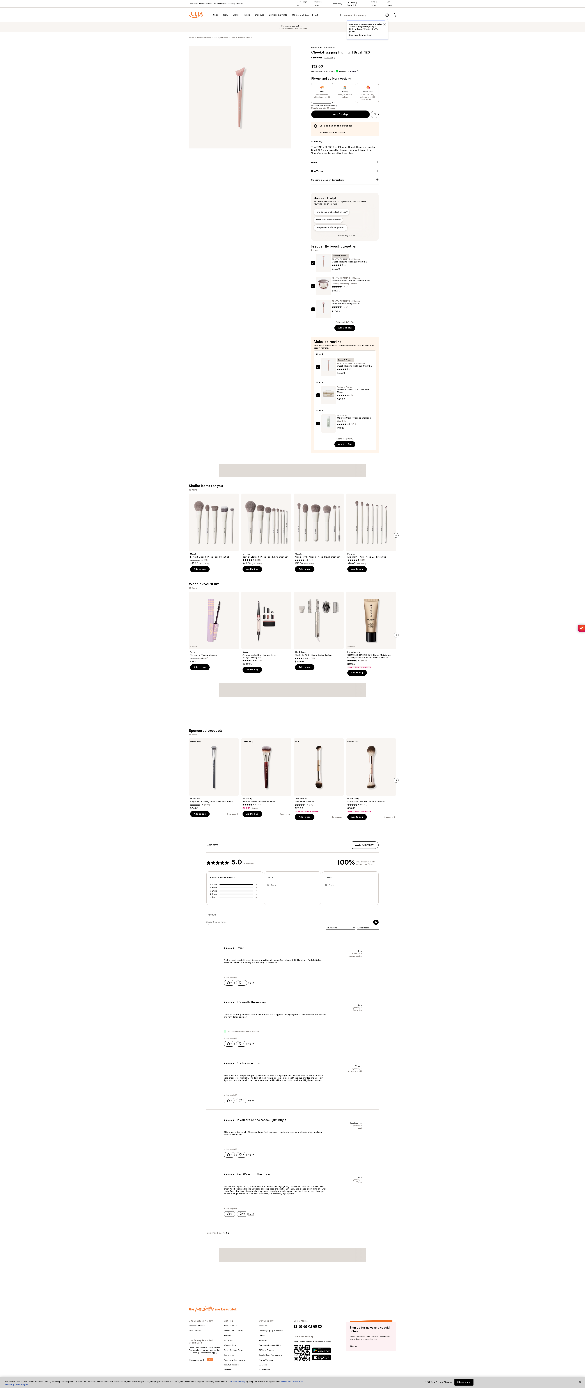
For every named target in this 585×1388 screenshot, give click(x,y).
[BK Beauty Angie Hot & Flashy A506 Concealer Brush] (214, 708)
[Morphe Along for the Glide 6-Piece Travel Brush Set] (319, 509)
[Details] (345, 162)
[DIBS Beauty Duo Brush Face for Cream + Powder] (371, 710)
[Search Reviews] (376, 856)
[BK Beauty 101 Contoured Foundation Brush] (266, 708)
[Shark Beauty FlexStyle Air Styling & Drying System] (319, 607)
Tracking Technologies (16, 1385)
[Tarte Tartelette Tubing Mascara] (214, 607)
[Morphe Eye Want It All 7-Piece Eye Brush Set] (371, 509)
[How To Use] (345, 171)
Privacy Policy (238, 1382)
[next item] (396, 515)
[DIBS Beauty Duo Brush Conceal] (319, 710)
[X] (384, 24)
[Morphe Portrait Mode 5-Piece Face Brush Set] (214, 509)
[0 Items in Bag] (394, 15)
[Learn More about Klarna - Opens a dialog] (358, 71)
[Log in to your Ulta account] (387, 14)
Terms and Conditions (292, 1382)
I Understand (464, 1382)
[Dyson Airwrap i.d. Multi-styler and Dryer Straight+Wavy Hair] (266, 608)
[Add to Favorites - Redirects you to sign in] (375, 114)
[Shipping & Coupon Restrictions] (345, 180)
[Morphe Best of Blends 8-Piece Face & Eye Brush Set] (266, 509)
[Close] (580, 1382)
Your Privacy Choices (441, 1382)
